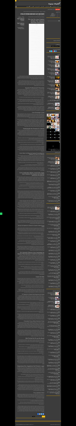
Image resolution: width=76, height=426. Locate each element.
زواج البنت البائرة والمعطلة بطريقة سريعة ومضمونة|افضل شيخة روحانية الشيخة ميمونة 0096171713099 (53, 369)
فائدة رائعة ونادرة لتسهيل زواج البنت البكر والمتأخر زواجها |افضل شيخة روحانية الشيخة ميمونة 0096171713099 (54, 322)
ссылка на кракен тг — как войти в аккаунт (20, 28)
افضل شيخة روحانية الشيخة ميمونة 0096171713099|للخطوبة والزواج (51, 104)
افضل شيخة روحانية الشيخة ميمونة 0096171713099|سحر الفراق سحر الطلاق (51, 97)
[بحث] (15, 0)
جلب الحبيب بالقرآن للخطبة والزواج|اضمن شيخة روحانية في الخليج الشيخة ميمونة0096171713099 (54, 373)
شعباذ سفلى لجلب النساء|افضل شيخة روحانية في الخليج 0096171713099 (51, 89)
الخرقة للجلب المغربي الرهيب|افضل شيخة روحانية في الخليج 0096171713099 (51, 93)
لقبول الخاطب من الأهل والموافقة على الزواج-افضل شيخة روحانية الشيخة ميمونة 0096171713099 (53, 393)
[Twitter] (54, 51)
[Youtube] (53, 51)
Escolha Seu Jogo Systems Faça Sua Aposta (37, 49)
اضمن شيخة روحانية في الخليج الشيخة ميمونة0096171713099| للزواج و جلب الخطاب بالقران (53, 326)
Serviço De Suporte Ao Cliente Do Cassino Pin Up (36, 68)
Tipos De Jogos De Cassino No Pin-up (38, 57)
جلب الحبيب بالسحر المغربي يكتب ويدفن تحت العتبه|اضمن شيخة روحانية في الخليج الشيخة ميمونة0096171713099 (53, 277)
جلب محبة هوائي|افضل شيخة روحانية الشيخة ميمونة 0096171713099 (51, 85)
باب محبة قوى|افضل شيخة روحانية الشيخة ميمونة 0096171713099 (51, 61)
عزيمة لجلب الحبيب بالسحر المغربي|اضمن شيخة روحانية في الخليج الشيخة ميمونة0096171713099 (54, 225)
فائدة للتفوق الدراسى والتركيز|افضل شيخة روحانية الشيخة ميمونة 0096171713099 (51, 81)
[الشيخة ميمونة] (54, 3)
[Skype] (51, 51)
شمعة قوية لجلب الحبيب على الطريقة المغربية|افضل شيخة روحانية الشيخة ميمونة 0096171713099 (53, 218)
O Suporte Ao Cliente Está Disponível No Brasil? (37, 41)
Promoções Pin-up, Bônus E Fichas (38, 42)
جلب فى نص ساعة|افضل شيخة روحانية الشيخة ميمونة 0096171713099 (51, 77)
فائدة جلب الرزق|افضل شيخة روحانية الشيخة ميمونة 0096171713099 (51, 65)
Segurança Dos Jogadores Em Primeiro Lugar (37, 44)
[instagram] (50, 51)
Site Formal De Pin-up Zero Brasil (38, 43)
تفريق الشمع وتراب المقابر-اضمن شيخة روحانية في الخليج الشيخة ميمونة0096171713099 (54, 197)
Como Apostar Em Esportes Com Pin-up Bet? (37, 34)
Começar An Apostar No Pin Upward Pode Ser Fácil (36, 60)
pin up (43, 95)
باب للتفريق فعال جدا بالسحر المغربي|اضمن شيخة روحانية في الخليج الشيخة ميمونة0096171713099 (53, 266)
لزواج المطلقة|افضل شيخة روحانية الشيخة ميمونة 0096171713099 (47, 9)
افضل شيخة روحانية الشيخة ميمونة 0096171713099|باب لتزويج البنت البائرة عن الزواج (51, 108)
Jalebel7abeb (21, 424)
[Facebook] (56, 51)
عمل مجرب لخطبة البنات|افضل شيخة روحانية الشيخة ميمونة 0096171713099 (51, 69)
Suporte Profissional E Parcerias (39, 26)
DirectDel (27, 424)
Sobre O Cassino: (40, 61)
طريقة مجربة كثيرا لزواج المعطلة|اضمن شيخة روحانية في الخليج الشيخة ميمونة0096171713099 (53, 336)
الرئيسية (44, 11)
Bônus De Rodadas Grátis (39, 67)
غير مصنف (41, 11)
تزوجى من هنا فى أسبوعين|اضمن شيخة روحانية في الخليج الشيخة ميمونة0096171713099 (54, 356)
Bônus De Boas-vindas (40, 52)
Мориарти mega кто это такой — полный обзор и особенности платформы (20, 19)
